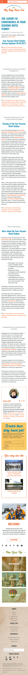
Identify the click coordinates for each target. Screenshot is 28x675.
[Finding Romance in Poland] (14, 484)
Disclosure (14, 620)
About (14, 612)
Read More (14, 540)
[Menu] (2, 1)
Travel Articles (14, 627)
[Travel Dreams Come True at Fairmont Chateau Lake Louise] (14, 465)
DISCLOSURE (11, 37)
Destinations (14, 628)
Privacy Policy (14, 618)
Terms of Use (14, 616)
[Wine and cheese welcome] (14, 216)
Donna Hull (6, 32)
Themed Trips (14, 630)
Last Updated (16, 32)
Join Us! (6, 447)
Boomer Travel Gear (14, 637)
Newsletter (14, 641)
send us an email (14, 365)
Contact (14, 614)
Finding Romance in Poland (14, 492)
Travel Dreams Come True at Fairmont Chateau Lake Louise (14, 473)
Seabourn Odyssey (14, 87)
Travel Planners (14, 639)
